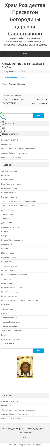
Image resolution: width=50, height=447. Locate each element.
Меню (25, 53)
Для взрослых (7, 214)
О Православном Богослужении (14, 274)
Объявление (6, 144)
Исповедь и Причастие (10, 227)
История (4, 231)
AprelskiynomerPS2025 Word (14, 77)
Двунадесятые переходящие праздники (17, 205)
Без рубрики (6, 175)
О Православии (7, 270)
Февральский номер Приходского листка (18, 149)
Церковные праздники (10, 339)
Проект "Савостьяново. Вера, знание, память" (20, 300)
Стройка (4, 313)
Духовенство (6, 223)
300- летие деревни (9, 171)
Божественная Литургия (11, 184)
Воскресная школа (9, 193)
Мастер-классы (7, 253)
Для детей (5, 218)
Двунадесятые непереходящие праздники (18, 201)
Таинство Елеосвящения (11, 322)
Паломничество (7, 283)
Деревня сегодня (8, 210)
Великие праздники (9, 188)
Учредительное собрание (11, 330)
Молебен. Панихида (9, 257)
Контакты (5, 249)
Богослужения (7, 180)
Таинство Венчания (9, 318)
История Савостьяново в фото (14, 240)
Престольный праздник (10, 292)
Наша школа (6, 262)
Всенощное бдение (9, 197)
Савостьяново (7, 309)
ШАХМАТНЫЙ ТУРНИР (10, 140)
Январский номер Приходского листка (17, 153)
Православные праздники (11, 287)
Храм (3, 335)
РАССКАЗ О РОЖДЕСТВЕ (11, 157)
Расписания (6, 305)
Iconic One (12, 445)
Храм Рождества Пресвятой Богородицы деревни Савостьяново (25, 19)
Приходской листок (17, 84)
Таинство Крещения (9, 326)
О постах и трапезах (9, 266)
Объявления (6, 279)
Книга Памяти (6, 244)
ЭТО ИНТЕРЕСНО (8, 343)
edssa (11, 71)
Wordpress (37, 445)
